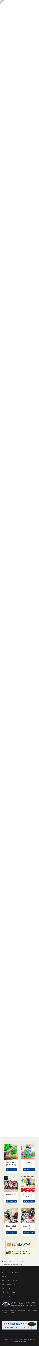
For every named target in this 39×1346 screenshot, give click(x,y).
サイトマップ (6, 1296)
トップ (4, 1268)
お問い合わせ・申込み (9, 1292)
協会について (6, 1288)
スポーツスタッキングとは (10, 1272)
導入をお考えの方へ (8, 1284)
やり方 (4, 1276)
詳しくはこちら (11, 1169)
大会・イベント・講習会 (10, 1280)
